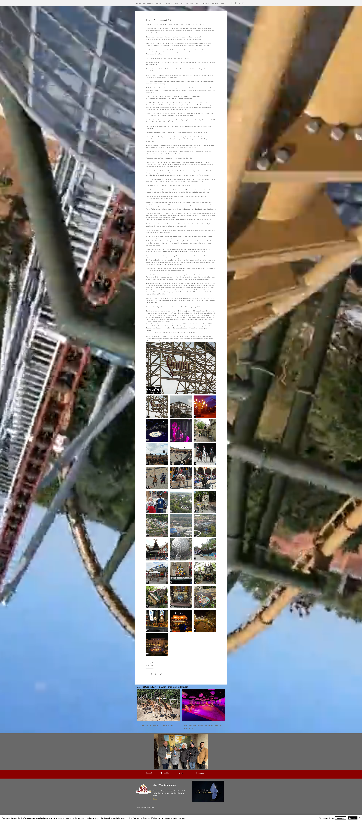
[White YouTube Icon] (161, 773)
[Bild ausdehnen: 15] (205, 597)
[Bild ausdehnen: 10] (157, 430)
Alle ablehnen (341, 818)
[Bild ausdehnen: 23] (181, 549)
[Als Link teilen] (161, 674)
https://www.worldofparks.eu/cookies (174, 818)
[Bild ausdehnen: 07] (157, 478)
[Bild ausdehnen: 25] (181, 525)
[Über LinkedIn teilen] (156, 674)
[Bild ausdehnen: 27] (157, 525)
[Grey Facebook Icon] (232, 3)
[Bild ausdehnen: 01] (181, 406)
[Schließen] (360, 817)
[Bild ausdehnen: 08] (181, 454)
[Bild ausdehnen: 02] (157, 406)
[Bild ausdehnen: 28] (205, 502)
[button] (181, 751)
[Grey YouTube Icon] (235, 3)
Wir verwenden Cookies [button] (326, 818)
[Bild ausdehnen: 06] (205, 454)
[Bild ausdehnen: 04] (205, 478)
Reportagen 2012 (151, 665)
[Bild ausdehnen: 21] (157, 549)
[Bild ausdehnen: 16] (157, 597)
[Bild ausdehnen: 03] (157, 502)
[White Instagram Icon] (196, 773)
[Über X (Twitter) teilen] (151, 674)
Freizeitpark (149, 663)
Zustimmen (352, 818)
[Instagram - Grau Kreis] (243, 3)
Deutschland (149, 668)
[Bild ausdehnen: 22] (205, 549)
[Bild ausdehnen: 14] (181, 597)
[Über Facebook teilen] (147, 674)
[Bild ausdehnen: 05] (181, 478)
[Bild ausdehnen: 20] (157, 573)
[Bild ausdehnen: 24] (205, 525)
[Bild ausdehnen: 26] (181, 502)
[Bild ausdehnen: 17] (205, 573)
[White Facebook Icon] (144, 773)
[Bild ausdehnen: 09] (157, 454)
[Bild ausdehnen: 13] (157, 621)
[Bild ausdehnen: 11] (181, 430)
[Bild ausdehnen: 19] (181, 573)
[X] (239, 3)
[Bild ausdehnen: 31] (157, 644)
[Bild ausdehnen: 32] (181, 621)
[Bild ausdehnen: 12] (205, 430)
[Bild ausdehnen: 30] (205, 406)
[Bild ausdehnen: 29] (205, 621)
